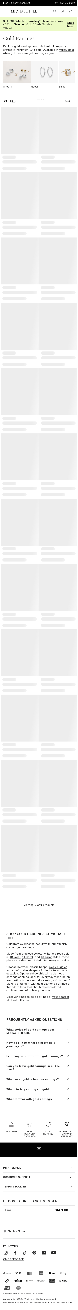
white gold (10, 53)
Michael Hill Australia (8, 1291)
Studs (62, 86)
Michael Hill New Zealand (33, 1291)
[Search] (54, 11)
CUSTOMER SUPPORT (16, 1164)
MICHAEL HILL (12, 1155)
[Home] (24, 11)
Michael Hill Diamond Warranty (63, 1121)
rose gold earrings (34, 53)
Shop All (8, 86)
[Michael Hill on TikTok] (24, 1240)
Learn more (37, 1281)
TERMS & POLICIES (15, 1174)
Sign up (58, 1198)
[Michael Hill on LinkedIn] (44, 1240)
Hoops (35, 86)
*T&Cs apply (8, 28)
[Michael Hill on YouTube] (53, 1240)
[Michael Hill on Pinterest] (34, 1240)
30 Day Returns (46, 1120)
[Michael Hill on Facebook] (15, 1240)
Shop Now (70, 24)
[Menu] (5, 11)
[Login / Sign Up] (62, 11)
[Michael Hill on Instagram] (5, 1240)
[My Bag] (70, 11)
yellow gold (66, 49)
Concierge (11, 1119)
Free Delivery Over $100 (16, 3)
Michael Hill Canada (57, 1291)
